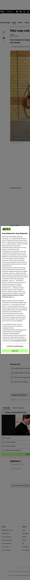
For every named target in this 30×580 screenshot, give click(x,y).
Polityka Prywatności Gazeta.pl (10, 295)
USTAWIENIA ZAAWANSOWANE (15, 346)
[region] (15, 290)
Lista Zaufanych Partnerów (19, 340)
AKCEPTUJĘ (15, 351)
